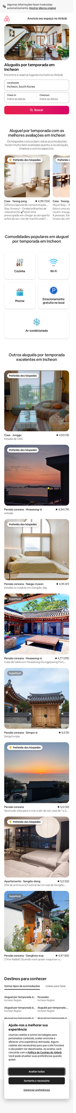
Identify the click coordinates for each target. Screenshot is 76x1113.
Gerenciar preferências (37, 1090)
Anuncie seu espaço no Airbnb (47, 18)
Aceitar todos (37, 1071)
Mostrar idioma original (42, 8)
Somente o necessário (37, 1080)
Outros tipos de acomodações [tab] (22, 986)
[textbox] (20, 99)
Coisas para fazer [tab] (56, 986)
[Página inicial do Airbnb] (7, 18)
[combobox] (36, 87)
